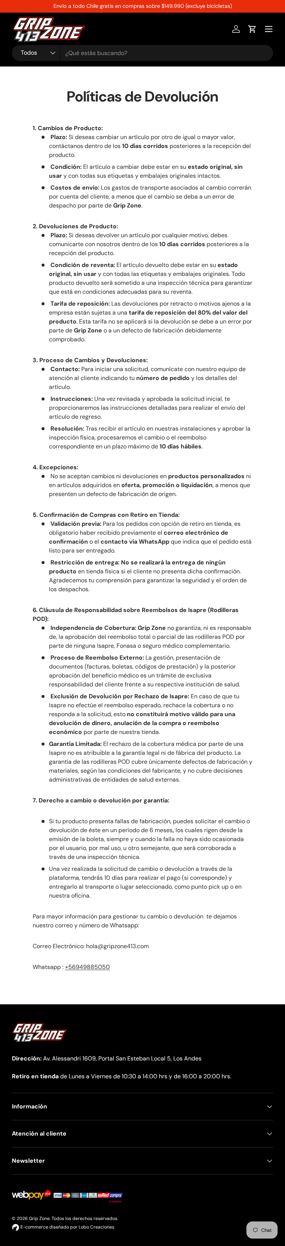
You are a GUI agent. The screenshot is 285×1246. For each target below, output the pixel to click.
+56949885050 (87, 967)
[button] (252, 29)
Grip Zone (39, 1218)
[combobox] (142, 53)
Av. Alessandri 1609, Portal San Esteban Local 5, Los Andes (122, 1058)
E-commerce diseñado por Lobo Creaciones (66, 1227)
